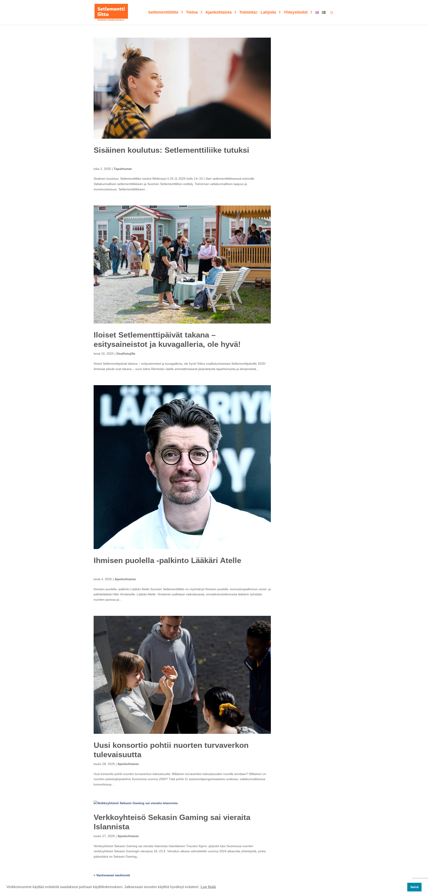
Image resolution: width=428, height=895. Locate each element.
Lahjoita (268, 12)
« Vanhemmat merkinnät (112, 875)
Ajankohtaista (218, 12)
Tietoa (192, 12)
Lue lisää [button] (208, 887)
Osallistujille (125, 353)
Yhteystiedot (296, 12)
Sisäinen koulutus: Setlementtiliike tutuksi (171, 150)
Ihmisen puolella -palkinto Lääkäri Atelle (167, 560)
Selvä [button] (414, 887)
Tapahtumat (123, 169)
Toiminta (247, 12)
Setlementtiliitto (163, 12)
